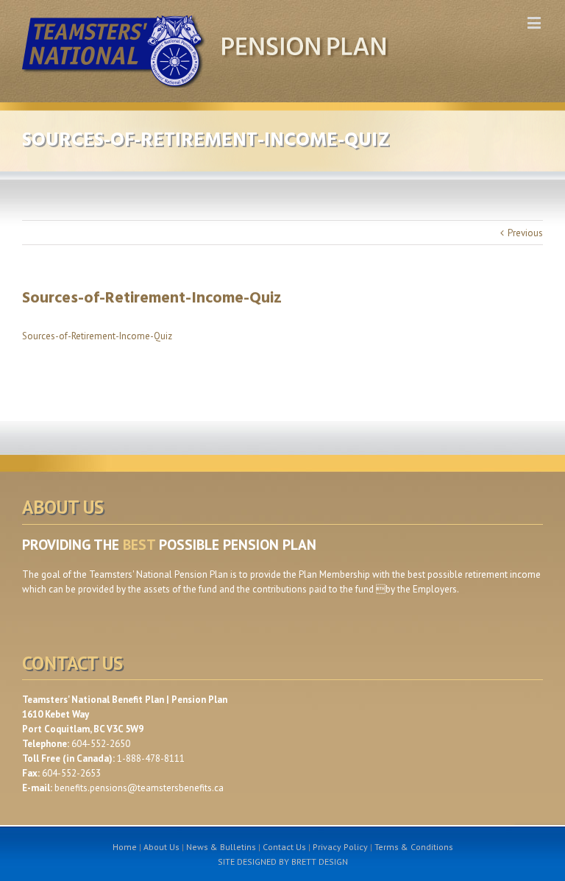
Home (125, 846)
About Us (161, 846)
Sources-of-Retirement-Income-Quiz (97, 336)
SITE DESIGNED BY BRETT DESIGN (283, 861)
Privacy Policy (340, 846)
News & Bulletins (221, 846)
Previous (525, 233)
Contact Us (284, 846)
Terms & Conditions (413, 846)
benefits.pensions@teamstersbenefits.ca (139, 788)
